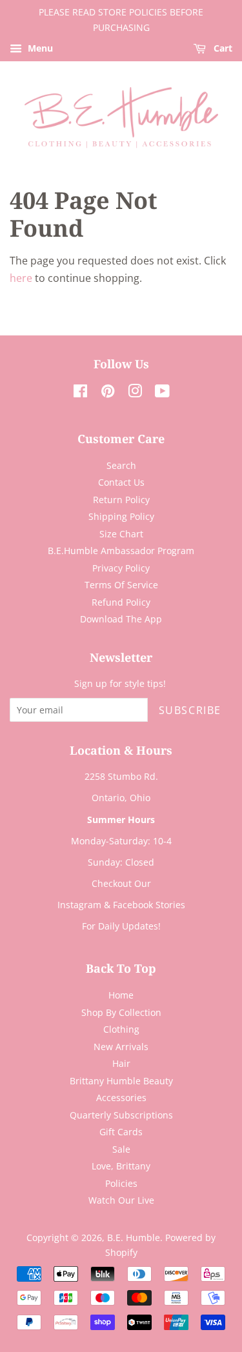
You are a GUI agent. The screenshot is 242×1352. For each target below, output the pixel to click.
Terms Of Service (121, 585)
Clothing (121, 1029)
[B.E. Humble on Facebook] (80, 393)
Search (121, 465)
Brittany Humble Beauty (121, 1081)
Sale (121, 1149)
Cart (221, 48)
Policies (121, 1183)
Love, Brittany (121, 1166)
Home (121, 995)
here (21, 278)
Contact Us (121, 482)
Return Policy (121, 499)
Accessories (121, 1097)
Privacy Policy (121, 568)
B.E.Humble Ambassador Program (121, 550)
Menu (39, 48)
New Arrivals (121, 1046)
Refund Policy (121, 602)
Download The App (121, 619)
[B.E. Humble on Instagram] (135, 393)
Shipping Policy (121, 516)
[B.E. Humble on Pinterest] (108, 393)
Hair (121, 1063)
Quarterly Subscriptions (121, 1115)
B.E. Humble (133, 1237)
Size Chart (121, 534)
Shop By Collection (121, 1012)
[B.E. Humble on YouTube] (162, 393)
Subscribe (190, 710)
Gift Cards (121, 1132)
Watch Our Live (121, 1200)
